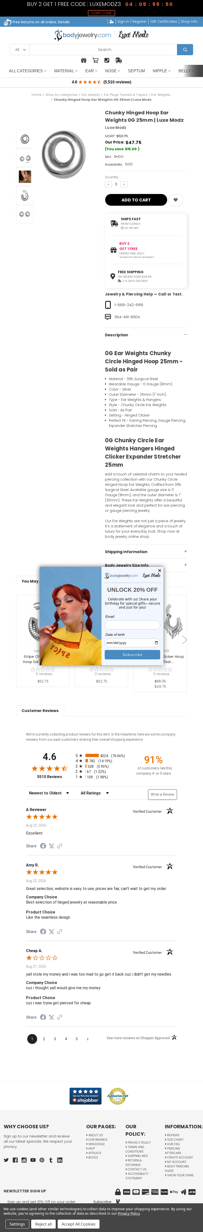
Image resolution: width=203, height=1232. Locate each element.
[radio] (101, 755)
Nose (111, 71)
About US (95, 1135)
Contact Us (137, 1169)
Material (64, 71)
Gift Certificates (163, 21)
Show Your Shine (180, 1175)
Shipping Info (137, 1156)
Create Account (179, 1157)
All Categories (26, 71)
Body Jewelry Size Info (127, 565)
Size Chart (175, 1139)
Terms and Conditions (135, 1149)
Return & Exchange (134, 1162)
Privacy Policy (139, 1142)
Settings (17, 1224)
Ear (89, 71)
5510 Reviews (55, 776)
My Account (176, 1162)
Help (91, 1148)
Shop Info (189, 21)
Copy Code (101, 13)
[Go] (185, 49)
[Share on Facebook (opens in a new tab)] (43, 847)
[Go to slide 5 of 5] (19, 639)
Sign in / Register (132, 21)
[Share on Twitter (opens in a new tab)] (51, 846)
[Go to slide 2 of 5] (185, 639)
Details (64, 22)
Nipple (160, 71)
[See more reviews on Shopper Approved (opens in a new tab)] (59, 846)
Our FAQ (173, 1144)
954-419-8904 (127, 317)
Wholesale (96, 1144)
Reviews (172, 1135)
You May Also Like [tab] (39, 581)
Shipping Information (126, 551)
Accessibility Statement (137, 1176)
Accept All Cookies (79, 1224)
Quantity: (112, 177)
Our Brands (97, 1139)
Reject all (43, 1224)
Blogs (93, 1157)
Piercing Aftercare (173, 1150)
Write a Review (162, 794)
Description (116, 335)
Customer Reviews (40, 710)
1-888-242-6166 (129, 304)
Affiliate (94, 1153)
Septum (136, 71)
